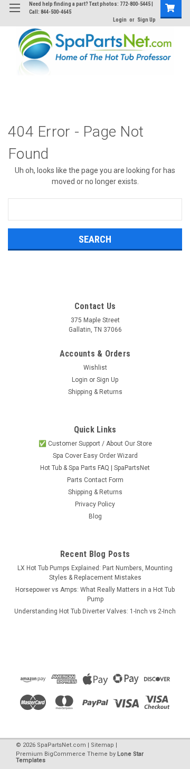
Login (120, 20)
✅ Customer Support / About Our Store (95, 443)
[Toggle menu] (14, 14)
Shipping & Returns (95, 392)
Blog (95, 516)
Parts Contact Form (95, 480)
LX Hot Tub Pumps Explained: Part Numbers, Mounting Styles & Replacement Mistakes (95, 572)
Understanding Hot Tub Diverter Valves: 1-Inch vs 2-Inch (95, 611)
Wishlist (95, 367)
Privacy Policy (95, 504)
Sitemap (102, 745)
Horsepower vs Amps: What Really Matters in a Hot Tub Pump (95, 594)
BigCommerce (65, 754)
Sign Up (146, 20)
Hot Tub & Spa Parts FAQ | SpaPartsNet (95, 468)
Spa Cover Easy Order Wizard (95, 455)
